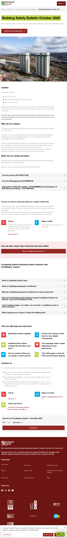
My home (10, 9)
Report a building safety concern (33, 251)
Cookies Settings (6, 534)
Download (32, 428)
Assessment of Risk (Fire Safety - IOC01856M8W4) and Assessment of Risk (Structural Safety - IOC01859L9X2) (29, 187)
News (48, 477)
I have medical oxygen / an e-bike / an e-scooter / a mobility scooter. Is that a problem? (30, 306)
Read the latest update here (13, 31)
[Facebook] (2, 490)
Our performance (29, 477)
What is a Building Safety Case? (15, 280)
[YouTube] (13, 490)
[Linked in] (9, 490)
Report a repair (28, 470)
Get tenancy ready (52, 465)
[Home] (7, 3)
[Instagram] (6, 490)
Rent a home (4, 464)
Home (3, 9)
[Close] (64, 528)
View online (17, 423)
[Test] (33, 505)
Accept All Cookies (48, 534)
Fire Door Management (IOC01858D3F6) (17, 181)
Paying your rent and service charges (55, 471)
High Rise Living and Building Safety (25, 9)
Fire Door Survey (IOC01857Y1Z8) (15, 175)
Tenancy (3, 470)
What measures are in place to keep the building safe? (24, 312)
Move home (27, 465)
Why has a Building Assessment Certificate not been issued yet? (27, 292)
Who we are (4, 477)
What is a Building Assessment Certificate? (19, 286)
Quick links (5, 460)
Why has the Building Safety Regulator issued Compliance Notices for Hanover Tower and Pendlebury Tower (30, 298)
